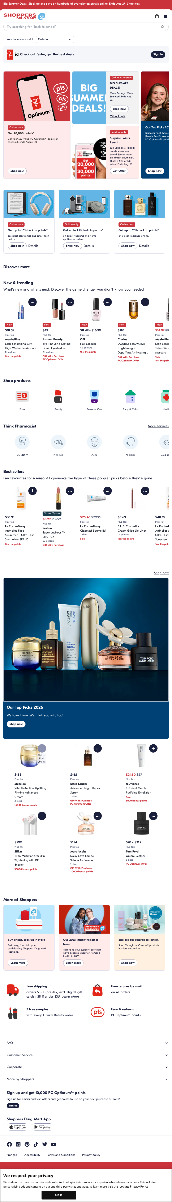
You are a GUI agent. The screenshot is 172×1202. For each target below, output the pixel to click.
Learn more (17, 963)
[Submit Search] (162, 26)
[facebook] (9, 1144)
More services (158, 426)
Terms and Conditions (61, 1155)
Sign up (13, 1105)
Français (12, 1155)
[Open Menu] (165, 16)
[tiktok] (36, 1144)
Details (33, 246)
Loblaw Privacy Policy (134, 1186)
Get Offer (119, 171)
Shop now (133, 3)
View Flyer (117, 116)
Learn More (70, 996)
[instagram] (18, 1144)
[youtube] (53, 1144)
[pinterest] (27, 1144)
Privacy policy (91, 1155)
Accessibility (32, 1155)
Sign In (158, 54)
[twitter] (44, 1144)
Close (59, 1195)
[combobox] (86, 27)
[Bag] (157, 16)
